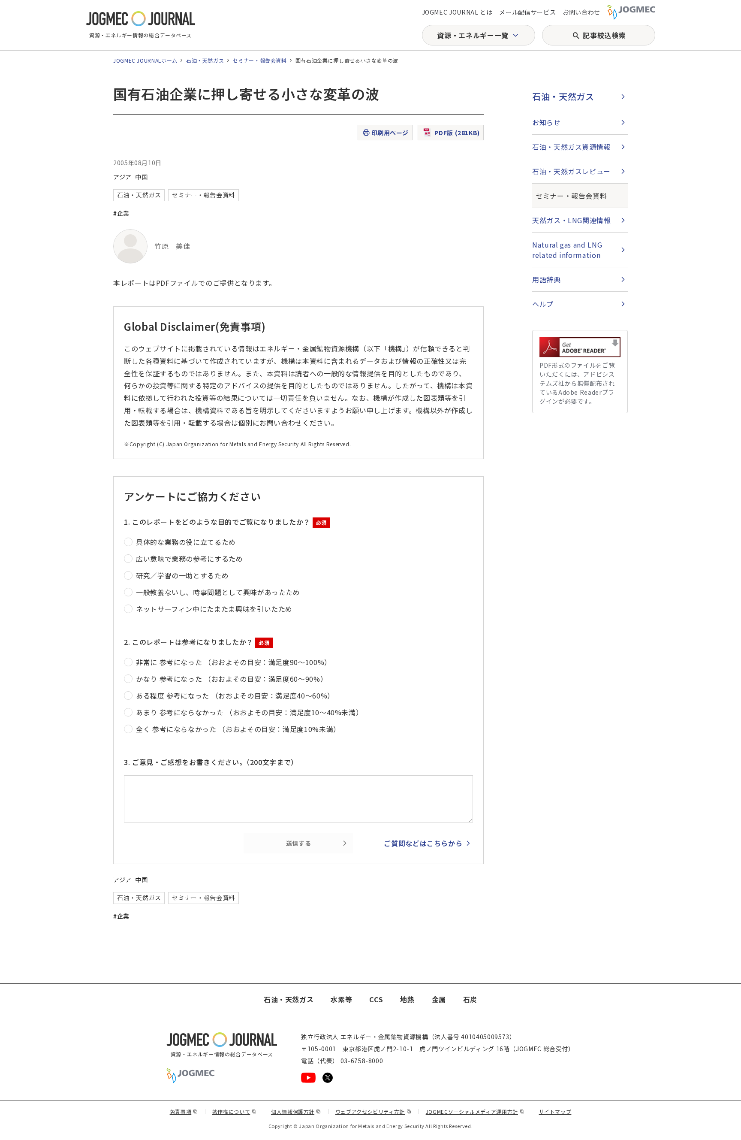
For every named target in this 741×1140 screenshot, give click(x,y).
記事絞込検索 (604, 35)
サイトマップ (555, 1111)
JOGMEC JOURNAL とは (457, 12)
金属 (439, 999)
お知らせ (546, 122)
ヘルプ (543, 304)
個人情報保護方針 (296, 1111)
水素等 (341, 999)
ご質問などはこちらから (423, 843)
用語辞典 (546, 279)
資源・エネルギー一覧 (472, 35)
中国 (141, 176)
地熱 (407, 999)
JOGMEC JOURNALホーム (145, 60)
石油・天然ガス (205, 60)
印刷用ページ (390, 132)
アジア (122, 176)
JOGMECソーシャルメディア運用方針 (475, 1111)
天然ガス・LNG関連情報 (571, 220)
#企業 (121, 213)
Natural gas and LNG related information (567, 249)
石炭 (470, 999)
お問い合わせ (581, 12)
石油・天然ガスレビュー (571, 171)
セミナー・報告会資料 (259, 60)
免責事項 (184, 1111)
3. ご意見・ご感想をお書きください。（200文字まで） (211, 762)
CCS (376, 999)
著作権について (234, 1111)
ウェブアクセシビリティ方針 (373, 1111)
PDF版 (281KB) (457, 132)
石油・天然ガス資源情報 (571, 147)
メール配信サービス (527, 12)
